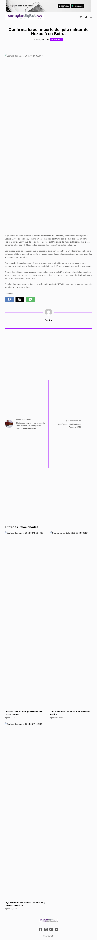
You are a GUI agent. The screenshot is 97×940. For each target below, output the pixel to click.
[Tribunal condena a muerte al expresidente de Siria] (71, 619)
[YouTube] (56, 929)
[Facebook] (9, 299)
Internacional (56, 40)
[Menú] (91, 17)
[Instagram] (51, 929)
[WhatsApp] (30, 299)
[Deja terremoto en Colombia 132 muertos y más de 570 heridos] (26, 810)
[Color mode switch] (80, 17)
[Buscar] (86, 17)
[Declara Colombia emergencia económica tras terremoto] (26, 619)
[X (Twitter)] (19, 299)
